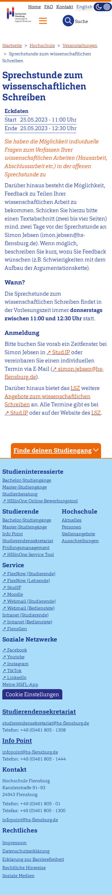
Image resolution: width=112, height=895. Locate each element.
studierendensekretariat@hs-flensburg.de (45, 723)
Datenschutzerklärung (25, 851)
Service (13, 565)
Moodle (15, 594)
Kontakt (64, 7)
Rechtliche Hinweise (24, 868)
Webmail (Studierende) (31, 601)
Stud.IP (61, 352)
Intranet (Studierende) (25, 615)
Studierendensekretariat (27, 541)
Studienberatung (19, 494)
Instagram (18, 664)
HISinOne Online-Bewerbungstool (42, 501)
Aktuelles (72, 520)
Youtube (15, 657)
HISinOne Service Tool (30, 554)
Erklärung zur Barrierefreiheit (33, 859)
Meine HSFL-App (20, 684)
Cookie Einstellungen (32, 694)
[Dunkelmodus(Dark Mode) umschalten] (103, 7)
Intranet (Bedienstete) (29, 622)
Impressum (14, 843)
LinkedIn (16, 677)
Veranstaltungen (80, 45)
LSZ (75, 388)
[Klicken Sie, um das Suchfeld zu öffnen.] (68, 20)
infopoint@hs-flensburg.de (30, 752)
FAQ (48, 7)
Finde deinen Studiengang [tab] (52, 450)
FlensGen (17, 629)
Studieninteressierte (32, 471)
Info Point (12, 534)
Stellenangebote (78, 534)
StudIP (14, 587)
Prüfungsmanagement (25, 548)
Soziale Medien (18, 876)
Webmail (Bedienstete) (31, 608)
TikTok (14, 671)
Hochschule (42, 45)
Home (34, 7)
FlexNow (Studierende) (31, 574)
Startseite (12, 45)
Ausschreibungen (80, 541)
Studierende (20, 511)
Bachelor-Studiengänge (26, 480)
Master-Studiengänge (24, 487)
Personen (71, 527)
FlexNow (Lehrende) (28, 581)
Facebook (17, 650)
